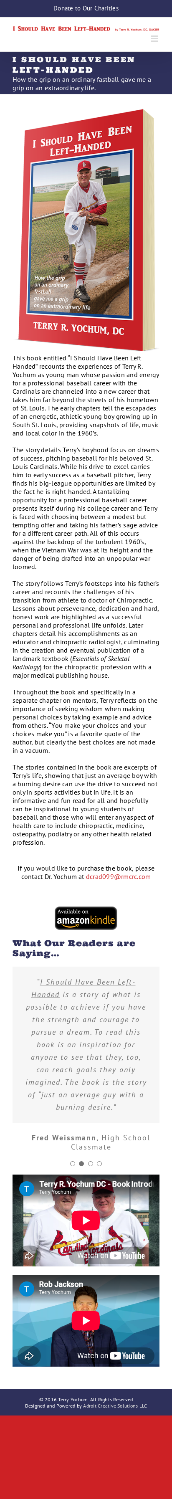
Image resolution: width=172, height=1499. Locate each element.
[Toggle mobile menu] (155, 38)
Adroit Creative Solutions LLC (115, 1406)
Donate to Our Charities (86, 8)
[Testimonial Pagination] (72, 1163)
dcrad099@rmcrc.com (118, 876)
